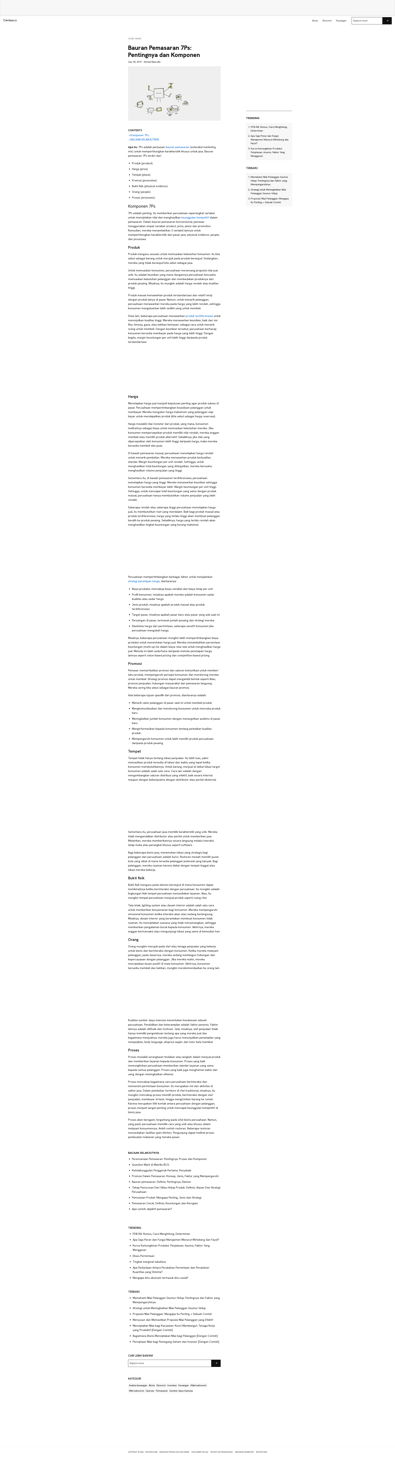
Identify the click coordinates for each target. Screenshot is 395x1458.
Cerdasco (10, 20)
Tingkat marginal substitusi (149, 1261)
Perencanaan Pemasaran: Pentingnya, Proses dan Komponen (169, 1159)
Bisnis (152, 1385)
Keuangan (183, 1385)
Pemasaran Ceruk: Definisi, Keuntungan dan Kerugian (165, 1203)
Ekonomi (161, 1385)
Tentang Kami (151, 1452)
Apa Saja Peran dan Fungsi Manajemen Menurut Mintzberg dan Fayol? (176, 1239)
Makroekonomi (198, 1385)
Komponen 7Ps (139, 135)
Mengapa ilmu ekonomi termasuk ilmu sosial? (160, 1278)
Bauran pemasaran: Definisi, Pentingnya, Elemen (161, 1182)
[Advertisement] (197, 8)
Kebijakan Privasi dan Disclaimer (174, 1452)
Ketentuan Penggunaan (221, 1452)
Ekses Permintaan (143, 1256)
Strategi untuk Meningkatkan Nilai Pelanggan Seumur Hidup (169, 1308)
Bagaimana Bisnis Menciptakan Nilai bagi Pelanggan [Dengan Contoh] (175, 1336)
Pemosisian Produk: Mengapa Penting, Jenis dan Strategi (167, 1197)
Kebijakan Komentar (244, 1452)
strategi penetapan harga (144, 581)
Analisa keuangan (138, 1385)
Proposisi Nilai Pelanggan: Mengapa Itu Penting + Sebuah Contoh (172, 1314)
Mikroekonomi (136, 1390)
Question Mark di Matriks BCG (150, 1164)
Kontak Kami (261, 1452)
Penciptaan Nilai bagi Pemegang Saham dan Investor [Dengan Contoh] (176, 1341)
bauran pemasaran (177, 147)
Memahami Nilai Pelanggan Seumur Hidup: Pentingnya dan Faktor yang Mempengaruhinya (269, 180)
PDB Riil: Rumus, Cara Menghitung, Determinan (161, 1234)
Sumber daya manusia (181, 1390)
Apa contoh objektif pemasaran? (152, 1209)
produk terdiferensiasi (199, 316)
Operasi (150, 1390)
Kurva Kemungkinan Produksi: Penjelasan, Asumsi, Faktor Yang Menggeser (268, 152)
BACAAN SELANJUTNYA (144, 139)
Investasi (172, 1385)
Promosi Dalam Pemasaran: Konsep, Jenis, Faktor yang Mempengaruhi (175, 1176)
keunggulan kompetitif (195, 217)
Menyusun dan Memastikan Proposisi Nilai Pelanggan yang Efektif (173, 1320)
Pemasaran (162, 1390)
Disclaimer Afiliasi (199, 1452)
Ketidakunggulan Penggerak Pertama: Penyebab (161, 1170)
